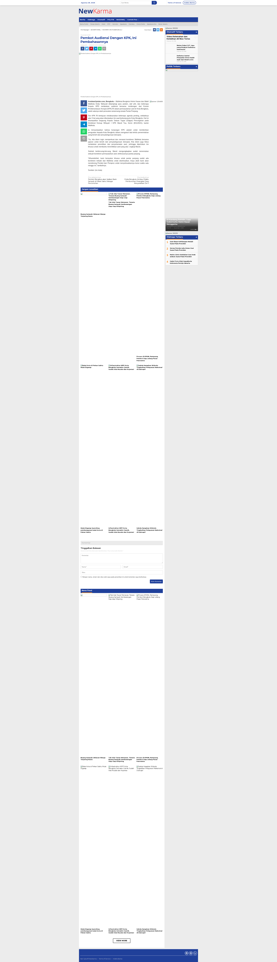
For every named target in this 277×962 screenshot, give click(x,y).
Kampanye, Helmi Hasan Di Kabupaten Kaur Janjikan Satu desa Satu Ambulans (181, 222)
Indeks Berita (117, 959)
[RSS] (161, 29)
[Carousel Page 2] (192, 229)
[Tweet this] (87, 48)
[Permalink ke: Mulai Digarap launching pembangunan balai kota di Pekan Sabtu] (94, 445)
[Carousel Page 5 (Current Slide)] (196, 229)
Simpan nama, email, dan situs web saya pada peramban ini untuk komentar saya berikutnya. (114, 577)
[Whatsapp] (100, 48)
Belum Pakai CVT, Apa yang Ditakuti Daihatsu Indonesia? (186, 47)
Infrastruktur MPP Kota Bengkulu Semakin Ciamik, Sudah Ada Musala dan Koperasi (121, 530)
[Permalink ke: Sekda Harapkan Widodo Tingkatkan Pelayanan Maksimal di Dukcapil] (150, 445)
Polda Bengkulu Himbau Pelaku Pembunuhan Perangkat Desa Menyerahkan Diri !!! (136, 180)
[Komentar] (104, 48)
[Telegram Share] (95, 48)
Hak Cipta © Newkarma (88, 959)
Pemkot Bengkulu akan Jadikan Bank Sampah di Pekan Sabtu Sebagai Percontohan (102, 180)
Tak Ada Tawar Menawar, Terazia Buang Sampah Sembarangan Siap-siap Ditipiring (122, 204)
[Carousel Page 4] (195, 229)
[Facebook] (154, 29)
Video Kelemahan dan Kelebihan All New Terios (178, 38)
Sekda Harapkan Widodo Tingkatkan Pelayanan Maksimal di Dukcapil (149, 530)
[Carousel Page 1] (191, 229)
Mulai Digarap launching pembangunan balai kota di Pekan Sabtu (92, 530)
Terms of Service (105, 959)
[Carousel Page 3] (193, 229)
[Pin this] (91, 48)
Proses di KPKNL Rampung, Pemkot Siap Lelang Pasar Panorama (147, 358)
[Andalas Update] (98, 11)
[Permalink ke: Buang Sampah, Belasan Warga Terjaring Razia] (94, 202)
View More (121, 941)
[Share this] (82, 48)
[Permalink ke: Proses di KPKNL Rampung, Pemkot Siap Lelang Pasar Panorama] (150, 274)
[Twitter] (157, 29)
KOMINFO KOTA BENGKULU (97, 45)
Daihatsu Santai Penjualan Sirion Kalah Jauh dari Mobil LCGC (185, 57)
